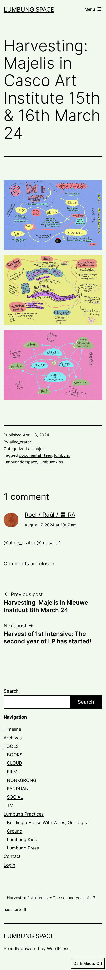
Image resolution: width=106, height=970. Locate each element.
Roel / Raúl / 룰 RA (50, 514)
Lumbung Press (23, 847)
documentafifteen (35, 455)
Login (9, 865)
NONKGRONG (21, 780)
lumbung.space (29, 9)
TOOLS (11, 746)
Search (11, 691)
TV (10, 805)
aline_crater (20, 441)
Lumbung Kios (22, 839)
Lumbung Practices (24, 814)
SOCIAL (15, 797)
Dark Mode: (84, 963)
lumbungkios (51, 461)
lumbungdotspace (20, 461)
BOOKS (14, 754)
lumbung (62, 455)
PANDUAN (18, 788)
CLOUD (14, 763)
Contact (12, 856)
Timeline (12, 729)
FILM (12, 771)
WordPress (58, 948)
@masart (47, 543)
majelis (40, 448)
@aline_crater (19, 543)
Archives (13, 737)
